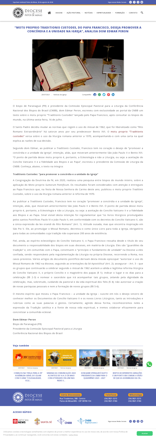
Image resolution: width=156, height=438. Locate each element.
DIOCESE (59, 13)
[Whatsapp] (130, 2)
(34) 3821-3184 (134, 401)
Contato (133, 13)
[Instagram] (138, 2)
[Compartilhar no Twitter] (104, 95)
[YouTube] (141, 2)
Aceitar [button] (145, 433)
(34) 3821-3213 (134, 398)
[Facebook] (134, 2)
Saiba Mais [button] (73, 435)
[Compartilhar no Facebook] (94, 95)
